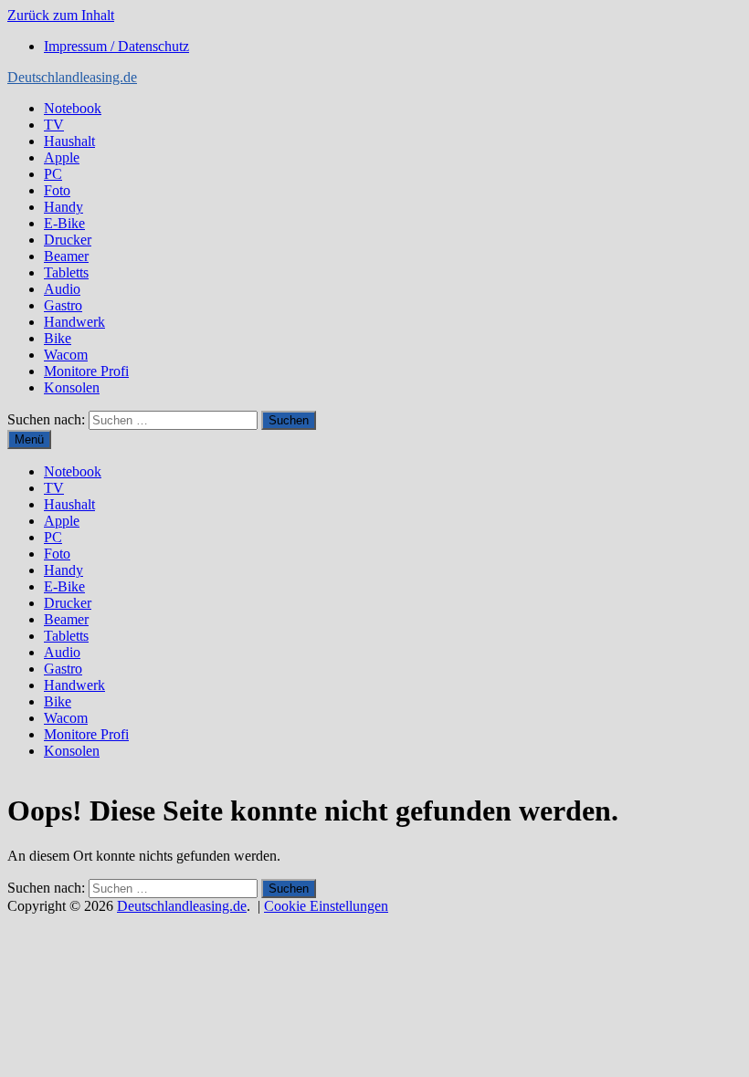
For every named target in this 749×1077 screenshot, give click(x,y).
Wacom (66, 354)
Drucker (67, 239)
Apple (61, 157)
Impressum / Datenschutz (116, 46)
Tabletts (66, 272)
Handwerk (74, 321)
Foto (57, 190)
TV (54, 124)
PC (53, 174)
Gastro (63, 305)
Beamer (66, 256)
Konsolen (72, 387)
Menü (29, 439)
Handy (63, 206)
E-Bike (64, 223)
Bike (57, 338)
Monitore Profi (86, 371)
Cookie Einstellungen (326, 906)
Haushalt (69, 141)
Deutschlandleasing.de (72, 77)
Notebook (72, 108)
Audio (62, 289)
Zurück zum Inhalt (60, 15)
